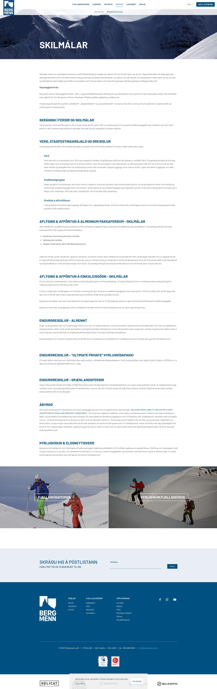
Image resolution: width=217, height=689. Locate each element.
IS (192, 4)
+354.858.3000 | (130, 648)
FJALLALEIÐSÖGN (94, 598)
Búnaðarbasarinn (123, 620)
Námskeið (90, 609)
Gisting (119, 616)
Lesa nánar (80, 683)
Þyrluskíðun (90, 613)
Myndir (71, 603)
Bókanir (120, 606)
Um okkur (120, 603)
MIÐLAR (71, 598)
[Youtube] (175, 599)
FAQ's (119, 609)
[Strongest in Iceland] (115, 661)
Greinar (71, 609)
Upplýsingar (123, 598)
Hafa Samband (205, 4)
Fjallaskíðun (90, 603)
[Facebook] (160, 599)
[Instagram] (167, 599)
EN (189, 4)
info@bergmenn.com (148, 648)
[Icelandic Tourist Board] (103, 661)
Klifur (88, 606)
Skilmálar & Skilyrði (124, 613)
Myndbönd (72, 606)
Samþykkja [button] (137, 681)
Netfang (114, 562)
